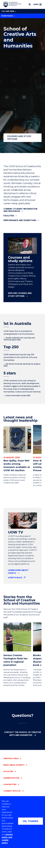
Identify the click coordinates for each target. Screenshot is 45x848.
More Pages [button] (7, 16)
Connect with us (12, 791)
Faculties (8, 771)
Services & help (11, 758)
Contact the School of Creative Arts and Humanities (22, 733)
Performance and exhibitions (19, 220)
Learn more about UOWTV (18, 571)
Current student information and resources (20, 210)
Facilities (8, 216)
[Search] (30, 4)
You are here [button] (7, 11)
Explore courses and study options (20, 294)
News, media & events (13, 765)
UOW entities (9, 784)
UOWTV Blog (15, 578)
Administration (11, 778)
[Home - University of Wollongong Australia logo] (12, 4)
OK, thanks (30, 821)
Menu (36, 4)
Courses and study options (19, 137)
